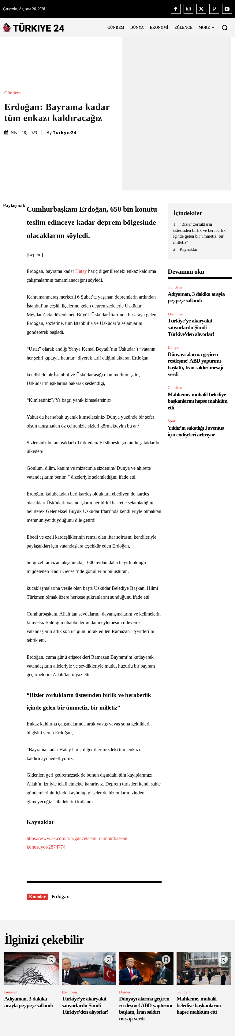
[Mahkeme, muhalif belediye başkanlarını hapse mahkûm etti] (204, 968)
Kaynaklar (188, 249)
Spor (171, 421)
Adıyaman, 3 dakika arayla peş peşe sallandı (196, 297)
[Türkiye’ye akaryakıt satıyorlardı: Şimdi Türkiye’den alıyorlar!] (89, 968)
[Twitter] (201, 9)
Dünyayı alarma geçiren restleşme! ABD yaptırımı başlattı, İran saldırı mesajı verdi (195, 364)
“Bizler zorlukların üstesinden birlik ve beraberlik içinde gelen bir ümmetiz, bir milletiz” (199, 233)
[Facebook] (176, 9)
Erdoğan (61, 896)
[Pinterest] (214, 9)
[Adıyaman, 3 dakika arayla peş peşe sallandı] (31, 968)
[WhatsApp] (9, 264)
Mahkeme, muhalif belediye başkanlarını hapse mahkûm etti (197, 401)
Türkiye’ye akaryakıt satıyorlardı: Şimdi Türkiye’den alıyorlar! (191, 327)
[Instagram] (188, 9)
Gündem (12, 93)
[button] (224, 27)
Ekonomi (175, 314)
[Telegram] (9, 292)
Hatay (81, 271)
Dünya (173, 347)
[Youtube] (227, 9)
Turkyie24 (64, 132)
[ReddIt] (9, 278)
